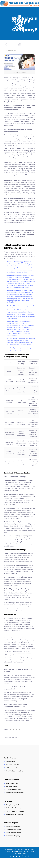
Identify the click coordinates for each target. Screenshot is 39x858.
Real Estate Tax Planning (14, 814)
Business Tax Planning (13, 808)
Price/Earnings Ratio (13, 805)
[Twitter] (14, 856)
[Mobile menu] (36, 3)
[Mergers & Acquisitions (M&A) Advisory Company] (19, 3)
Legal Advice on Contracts (15, 793)
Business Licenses (12, 783)
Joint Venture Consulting (14, 771)
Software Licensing (12, 786)
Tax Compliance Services (15, 811)
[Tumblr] (28, 856)
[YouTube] (16, 856)
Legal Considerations (13, 833)
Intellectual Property (13, 836)
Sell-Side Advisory (12, 765)
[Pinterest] (22, 856)
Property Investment (13, 826)
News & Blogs (10, 762)
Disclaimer (22, 853)
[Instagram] (25, 856)
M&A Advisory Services (14, 768)
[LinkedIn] (19, 856)
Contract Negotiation (13, 789)
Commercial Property (13, 830)
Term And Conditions (20, 851)
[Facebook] (11, 856)
